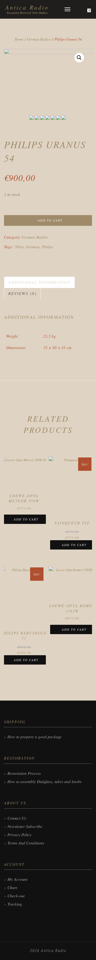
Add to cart (50, 220)
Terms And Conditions (25, 843)
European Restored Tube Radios (27, 12)
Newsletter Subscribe (24, 826)
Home (19, 39)
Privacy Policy (19, 834)
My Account (17, 879)
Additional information (39, 282)
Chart (12, 887)
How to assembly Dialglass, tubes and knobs (44, 781)
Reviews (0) (22, 293)
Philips (47, 246)
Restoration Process (24, 773)
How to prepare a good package (34, 736)
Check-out (16, 895)
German (32, 246)
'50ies (19, 246)
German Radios (39, 39)
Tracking (14, 904)
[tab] (39, 282)
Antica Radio (27, 7)
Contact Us (16, 818)
